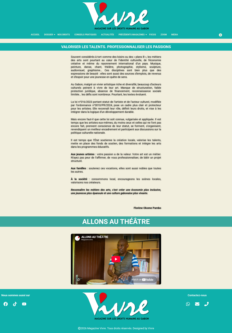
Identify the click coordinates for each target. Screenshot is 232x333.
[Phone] (206, 304)
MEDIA (174, 34)
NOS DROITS (63, 34)
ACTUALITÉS (107, 34)
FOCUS (152, 34)
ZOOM (164, 34)
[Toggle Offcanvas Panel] (220, 35)
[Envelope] (197, 304)
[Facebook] (5, 304)
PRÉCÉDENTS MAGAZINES (132, 34)
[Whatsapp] (188, 304)
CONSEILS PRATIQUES (85, 34)
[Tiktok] (15, 304)
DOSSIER (48, 34)
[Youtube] (24, 304)
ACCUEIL (35, 34)
